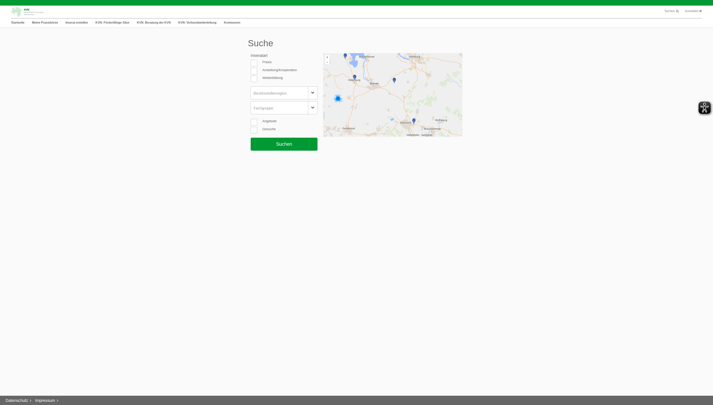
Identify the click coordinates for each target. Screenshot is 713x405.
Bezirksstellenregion (270, 93)
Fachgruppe (263, 108)
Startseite (18, 22)
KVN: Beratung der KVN (154, 22)
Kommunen (232, 22)
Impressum (45, 400)
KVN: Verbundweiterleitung (197, 22)
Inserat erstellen (77, 22)
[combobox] (284, 92)
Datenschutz (17, 400)
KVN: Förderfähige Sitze (112, 22)
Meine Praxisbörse (45, 22)
